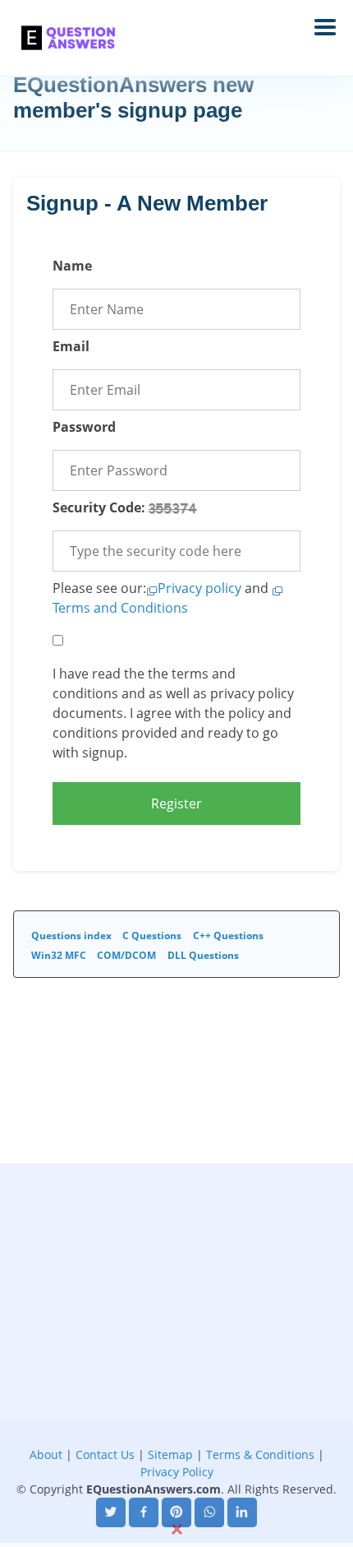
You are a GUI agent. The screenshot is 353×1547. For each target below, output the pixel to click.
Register (176, 803)
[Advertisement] (176, 1340)
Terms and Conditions (120, 608)
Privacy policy (199, 588)
